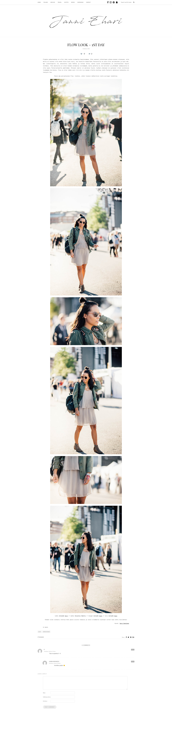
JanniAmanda (54, 661)
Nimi (44, 693)
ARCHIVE (52, 2)
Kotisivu (45, 701)
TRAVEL (60, 2)
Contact (88, 2)
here (66, 616)
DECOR (73, 2)
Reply (133, 649)
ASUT (39, 631)
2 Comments (41, 637)
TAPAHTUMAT (46, 631)
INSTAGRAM (80, 2)
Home (39, 2)
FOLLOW (46, 2)
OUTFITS (66, 2)
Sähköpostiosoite (46, 697)
